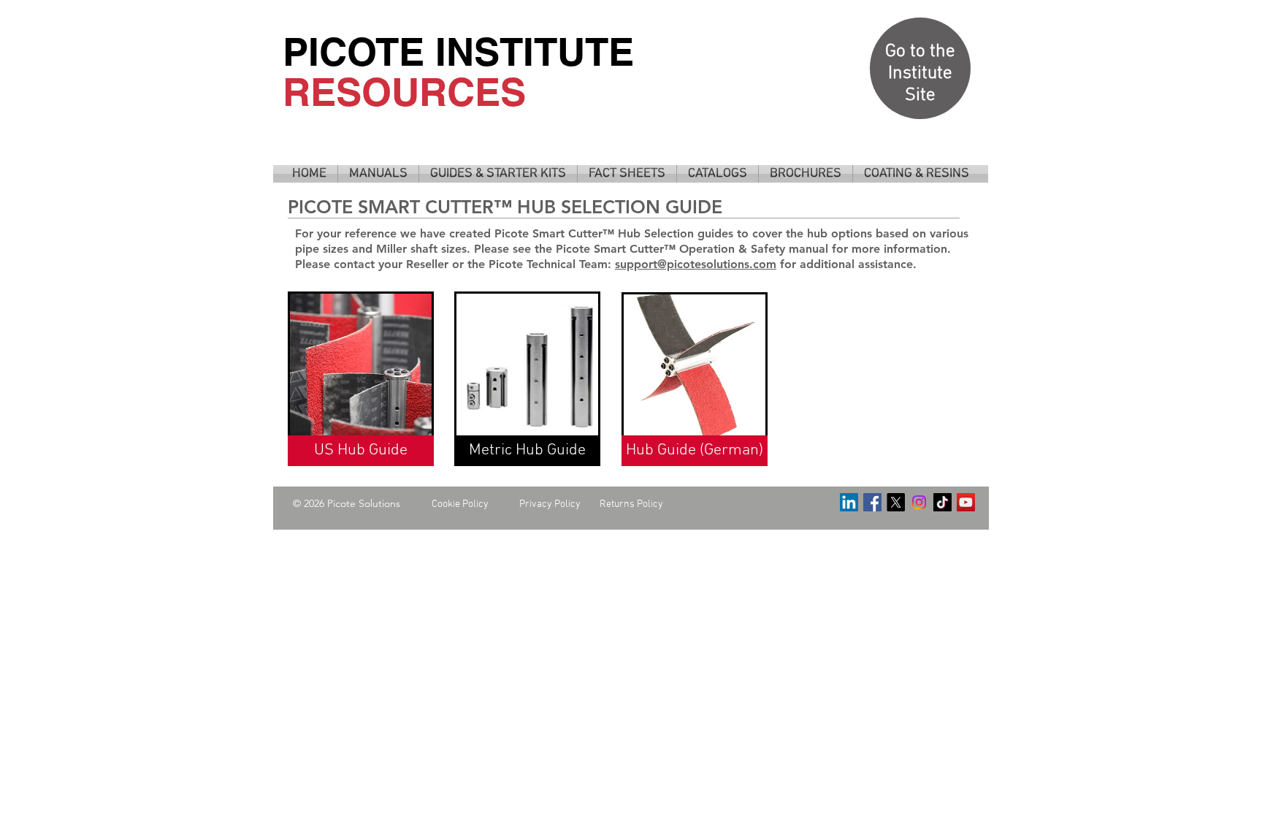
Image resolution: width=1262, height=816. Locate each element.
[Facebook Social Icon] (872, 502)
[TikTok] (942, 502)
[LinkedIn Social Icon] (849, 502)
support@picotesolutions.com (695, 264)
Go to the (920, 52)
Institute (920, 74)
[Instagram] (919, 502)
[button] (378, 174)
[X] (896, 502)
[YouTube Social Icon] (966, 502)
